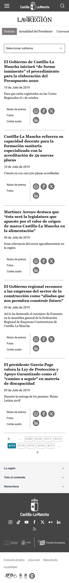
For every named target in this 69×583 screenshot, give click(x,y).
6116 (41, 445)
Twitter (43, 522)
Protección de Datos (14, 559)
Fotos (10, 115)
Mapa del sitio (50, 559)
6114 (21, 445)
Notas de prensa (16, 109)
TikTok (18, 522)
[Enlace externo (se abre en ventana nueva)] (26, 576)
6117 (51, 445)
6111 (48, 439)
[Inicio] (34, 507)
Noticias (9, 31)
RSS (34, 529)
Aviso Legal (34, 559)
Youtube (26, 522)
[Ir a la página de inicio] (34, 5)
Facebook (34, 522)
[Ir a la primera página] (11, 439)
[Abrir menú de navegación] (7, 6)
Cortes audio (14, 121)
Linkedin (59, 522)
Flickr (51, 522)
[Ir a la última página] (34, 452)
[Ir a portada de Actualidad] (34, 19)
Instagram (10, 522)
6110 (38, 439)
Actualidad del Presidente (36, 31)
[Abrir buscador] (62, 6)
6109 (29, 439)
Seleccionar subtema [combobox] (19, 48)
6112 (58, 439)
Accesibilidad (10, 567)
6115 (31, 445)
